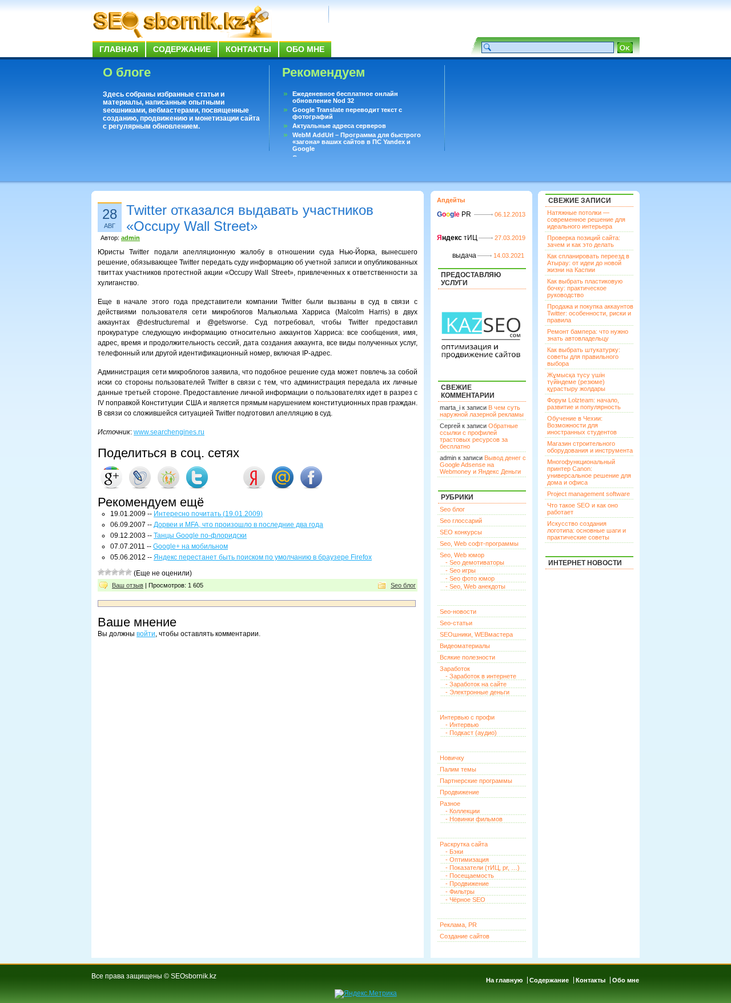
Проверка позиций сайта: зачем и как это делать (583, 241)
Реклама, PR (458, 924)
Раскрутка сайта (464, 844)
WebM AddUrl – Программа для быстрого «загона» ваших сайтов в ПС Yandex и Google (356, 141)
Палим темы (458, 769)
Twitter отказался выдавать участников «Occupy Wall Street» (249, 218)
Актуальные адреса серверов (339, 125)
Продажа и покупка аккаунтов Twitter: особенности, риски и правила (590, 313)
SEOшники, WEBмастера (476, 634)
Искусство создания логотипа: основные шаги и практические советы (586, 530)
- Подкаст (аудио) (471, 732)
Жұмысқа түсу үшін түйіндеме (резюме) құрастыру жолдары (576, 381)
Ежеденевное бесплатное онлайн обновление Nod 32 (345, 97)
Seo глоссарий (461, 520)
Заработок (455, 668)
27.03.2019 (510, 237)
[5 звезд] (128, 572)
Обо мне (305, 49)
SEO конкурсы (461, 532)
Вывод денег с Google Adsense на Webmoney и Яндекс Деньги (483, 464)
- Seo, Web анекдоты (475, 586)
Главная (118, 49)
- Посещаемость (469, 875)
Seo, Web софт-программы (479, 543)
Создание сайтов (464, 936)
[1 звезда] (101, 572)
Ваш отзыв (127, 585)
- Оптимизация (467, 859)
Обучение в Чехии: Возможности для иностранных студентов (582, 425)
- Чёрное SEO (465, 899)
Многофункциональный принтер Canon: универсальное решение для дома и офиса (589, 472)
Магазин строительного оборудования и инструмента (590, 447)
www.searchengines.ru (169, 432)
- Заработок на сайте (476, 684)
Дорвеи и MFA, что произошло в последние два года (238, 525)
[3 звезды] (114, 572)
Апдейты (451, 200)
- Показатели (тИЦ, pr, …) (482, 867)
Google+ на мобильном (190, 546)
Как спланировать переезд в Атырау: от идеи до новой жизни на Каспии (588, 263)
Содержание (182, 49)
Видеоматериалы (465, 645)
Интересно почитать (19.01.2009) (208, 514)
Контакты (248, 49)
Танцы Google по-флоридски (200, 536)
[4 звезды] (121, 572)
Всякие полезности (467, 657)
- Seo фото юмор (470, 578)
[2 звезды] (108, 572)
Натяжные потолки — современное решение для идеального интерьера (586, 219)
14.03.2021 (508, 255)
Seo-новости (458, 611)
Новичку (452, 757)
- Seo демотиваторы (474, 562)
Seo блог (403, 585)
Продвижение (459, 792)
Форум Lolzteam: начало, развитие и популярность (584, 403)
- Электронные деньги (477, 692)
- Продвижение (467, 883)
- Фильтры (460, 891)
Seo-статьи (456, 623)
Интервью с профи (467, 717)
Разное (450, 803)
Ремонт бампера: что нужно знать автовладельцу (587, 335)
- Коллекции (462, 811)
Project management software (588, 493)
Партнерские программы (476, 780)
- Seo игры (460, 570)
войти (145, 634)
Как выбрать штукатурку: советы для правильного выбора (583, 356)
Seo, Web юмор (462, 555)
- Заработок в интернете (480, 676)
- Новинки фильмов (474, 819)
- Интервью (462, 724)
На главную (504, 980)
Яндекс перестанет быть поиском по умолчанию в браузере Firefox (263, 557)
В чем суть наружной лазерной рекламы (482, 411)
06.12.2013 (510, 214)
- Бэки (454, 851)
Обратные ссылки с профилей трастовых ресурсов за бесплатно (479, 436)
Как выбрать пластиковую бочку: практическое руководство (584, 288)
